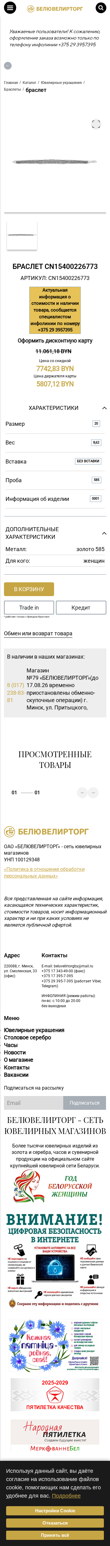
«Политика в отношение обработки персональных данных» (44, 872)
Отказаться (55, 1522)
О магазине (18, 1059)
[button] (10, 8)
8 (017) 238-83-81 (16, 692)
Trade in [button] (29, 607)
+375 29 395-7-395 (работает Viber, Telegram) (71, 983)
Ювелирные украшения (34, 1030)
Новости (15, 1052)
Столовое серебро (27, 1037)
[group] (22, 235)
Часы (11, 1045)
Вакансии (16, 1075)
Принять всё (55, 1535)
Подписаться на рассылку (34, 1088)
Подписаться (85, 1103)
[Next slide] (93, 792)
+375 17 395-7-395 (57, 976)
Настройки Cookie (55, 1510)
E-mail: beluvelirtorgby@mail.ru (67, 966)
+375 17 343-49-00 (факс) (63, 971)
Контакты (17, 1067)
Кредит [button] (81, 607)
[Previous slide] (82, 792)
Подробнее (66, 1496)
